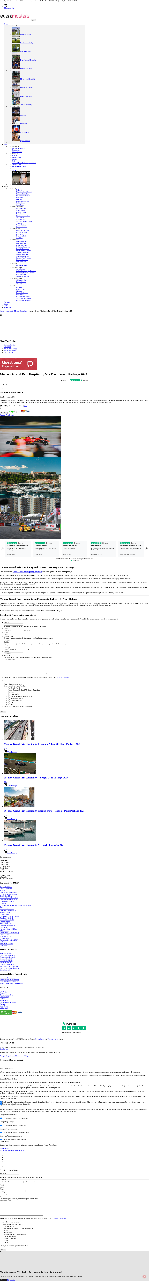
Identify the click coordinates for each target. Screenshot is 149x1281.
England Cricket (5, 912)
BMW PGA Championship (8, 894)
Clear (25, 406)
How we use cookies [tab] (6, 1068)
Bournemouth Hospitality (8, 957)
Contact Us (3, 993)
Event (12, 702)
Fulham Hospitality (6, 962)
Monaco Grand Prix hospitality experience (27, 572)
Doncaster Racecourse (7, 909)
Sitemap (2, 1004)
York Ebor (3, 942)
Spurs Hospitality (5, 970)
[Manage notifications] (144, 1276)
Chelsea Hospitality (6, 959)
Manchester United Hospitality (10, 968)
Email (12, 692)
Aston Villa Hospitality (7, 955)
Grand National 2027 (7, 920)
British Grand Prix (6, 889)
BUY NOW (4, 406)
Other (12, 704)
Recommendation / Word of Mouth (22, 696)
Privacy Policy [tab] (4, 1141)
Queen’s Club (4, 934)
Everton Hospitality (6, 961)
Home (2, 311)
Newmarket (4, 927)
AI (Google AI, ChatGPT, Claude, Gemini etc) (25, 690)
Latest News (4, 1006)
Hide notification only (17, 1056)
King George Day (6, 923)
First (3, 1182)
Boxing (2, 890)
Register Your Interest (7, 415)
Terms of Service (53, 1039)
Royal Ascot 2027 (6, 936)
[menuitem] (44, 307)
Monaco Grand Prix (20, 311)
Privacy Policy (4, 1000)
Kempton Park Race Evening (9, 980)
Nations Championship (7, 925)
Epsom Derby (4, 914)
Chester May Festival (7, 901)
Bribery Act (4, 1008)
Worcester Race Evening (8, 978)
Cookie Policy (4, 997)
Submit (3, 712)
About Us (3, 991)
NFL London (4, 931)
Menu (33, 20)
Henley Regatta (5, 922)
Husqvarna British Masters (8, 892)
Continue (3, 1280)
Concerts (3, 903)
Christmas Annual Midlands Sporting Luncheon (15, 905)
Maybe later (11, 1280)
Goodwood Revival (6, 918)
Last (25, 1182)
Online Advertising (17, 698)
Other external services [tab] (7, 1106)
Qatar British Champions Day (9, 933)
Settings (26, 1056)
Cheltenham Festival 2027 (8, 900)
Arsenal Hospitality (6, 953)
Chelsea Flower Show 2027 (9, 898)
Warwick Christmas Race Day (9, 981)
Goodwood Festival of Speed (9, 916)
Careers (2, 998)
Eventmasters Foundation (8, 1002)
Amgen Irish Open (6, 887)
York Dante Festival (6, 944)
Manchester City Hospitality (9, 966)
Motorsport (9, 311)
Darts (1, 907)
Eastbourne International (8, 911)
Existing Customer (16, 700)
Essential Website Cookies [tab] (8, 1079)
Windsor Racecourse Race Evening (11, 983)
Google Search (15, 688)
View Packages (12, 752)
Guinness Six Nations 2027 (9, 940)
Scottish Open (4, 938)
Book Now (4, 413)
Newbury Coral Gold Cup (8, 929)
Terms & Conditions (63, 677)
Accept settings (5, 1056)
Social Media (15, 694)
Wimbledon (3, 945)
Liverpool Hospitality (7, 964)
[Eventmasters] (15, 20)
